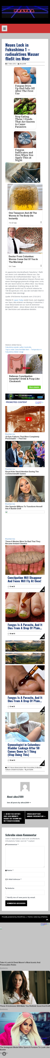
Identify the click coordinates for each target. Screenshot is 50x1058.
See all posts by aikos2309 (18, 802)
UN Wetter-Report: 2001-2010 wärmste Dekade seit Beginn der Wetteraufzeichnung (12, 817)
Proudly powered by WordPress (13, 917)
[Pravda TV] (25, 12)
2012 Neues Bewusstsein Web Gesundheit (21, 768)
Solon (35, 917)
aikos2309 (22, 64)
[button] (4, 1054)
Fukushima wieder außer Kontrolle (18, 347)
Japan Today (18, 300)
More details (34, 387)
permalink (29, 770)
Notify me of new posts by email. (21, 897)
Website (10, 888)
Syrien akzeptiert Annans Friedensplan (35, 815)
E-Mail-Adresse (14, 879)
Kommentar (13, 844)
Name (10, 870)
